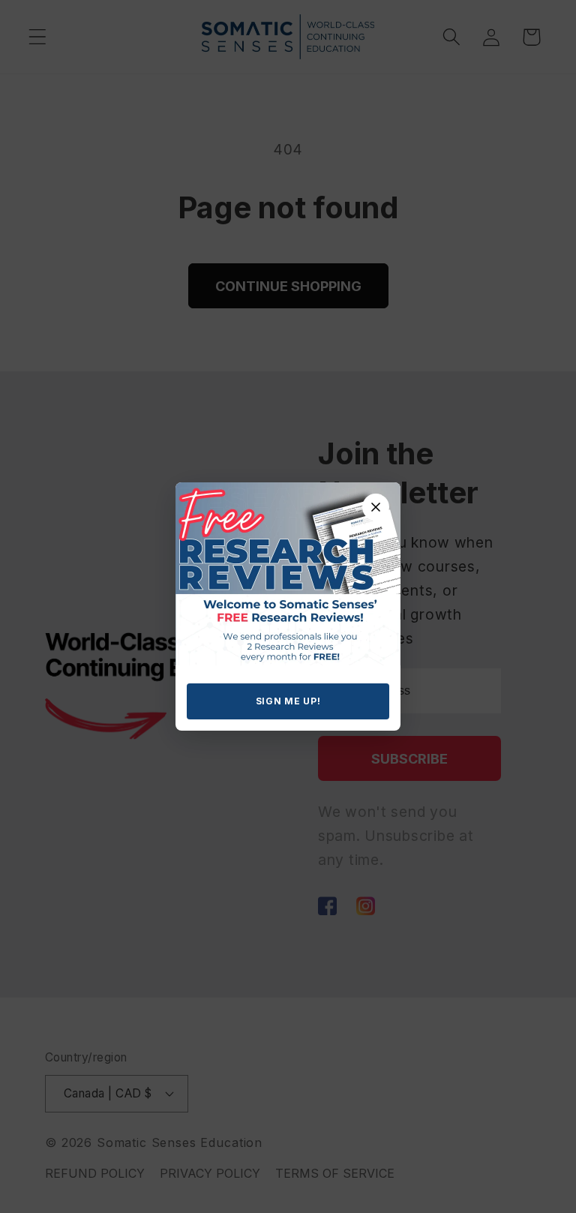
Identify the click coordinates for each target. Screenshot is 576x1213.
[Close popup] (375, 507)
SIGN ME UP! (288, 701)
